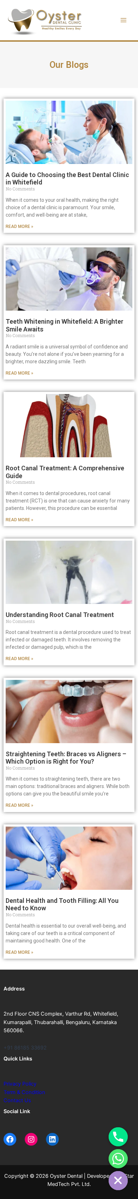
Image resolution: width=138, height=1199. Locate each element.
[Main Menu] (123, 20)
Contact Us (17, 1100)
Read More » (19, 226)
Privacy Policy (20, 1084)
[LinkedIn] (52, 1139)
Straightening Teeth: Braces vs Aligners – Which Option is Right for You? (66, 757)
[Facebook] (10, 1139)
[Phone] (118, 1136)
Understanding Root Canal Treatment (60, 614)
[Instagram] (31, 1139)
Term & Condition (24, 1092)
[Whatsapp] (118, 1158)
